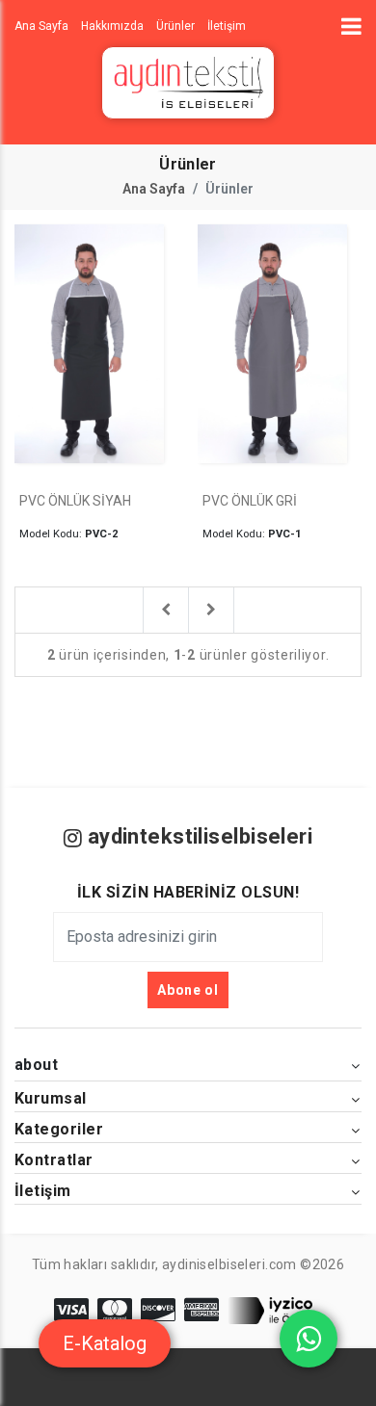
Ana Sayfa (153, 188)
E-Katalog (105, 1343)
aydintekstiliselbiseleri (197, 836)
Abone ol (188, 990)
